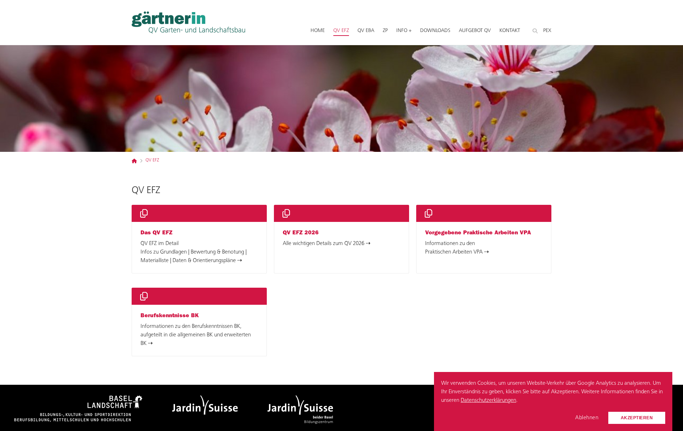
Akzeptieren (637, 417)
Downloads (435, 30)
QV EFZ (341, 30)
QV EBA (366, 30)
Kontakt (509, 30)
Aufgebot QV (475, 30)
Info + (404, 30)
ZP (385, 30)
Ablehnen (586, 418)
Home (318, 30)
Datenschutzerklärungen (488, 400)
